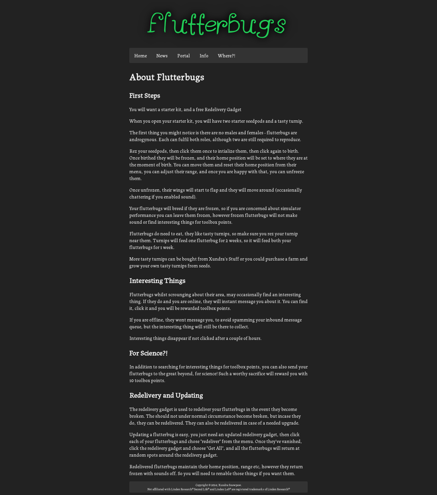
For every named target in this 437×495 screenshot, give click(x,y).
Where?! (226, 55)
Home (140, 55)
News (162, 55)
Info (203, 55)
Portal (183, 55)
